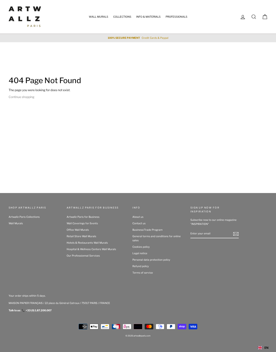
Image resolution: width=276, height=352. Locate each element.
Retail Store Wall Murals (81, 236)
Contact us (139, 223)
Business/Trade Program (147, 229)
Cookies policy (141, 246)
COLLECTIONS (122, 16)
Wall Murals (16, 223)
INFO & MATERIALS (148, 16)
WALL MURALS (98, 16)
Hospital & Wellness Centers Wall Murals (91, 249)
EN (266, 348)
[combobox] (263, 347)
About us (137, 216)
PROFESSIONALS (176, 16)
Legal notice (139, 253)
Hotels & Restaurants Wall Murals (87, 242)
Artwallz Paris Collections (24, 216)
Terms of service (142, 272)
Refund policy (140, 266)
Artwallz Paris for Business (83, 216)
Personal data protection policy (151, 259)
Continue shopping (21, 97)
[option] (138, 38)
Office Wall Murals (78, 229)
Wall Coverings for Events (82, 223)
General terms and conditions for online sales (156, 238)
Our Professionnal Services (83, 255)
